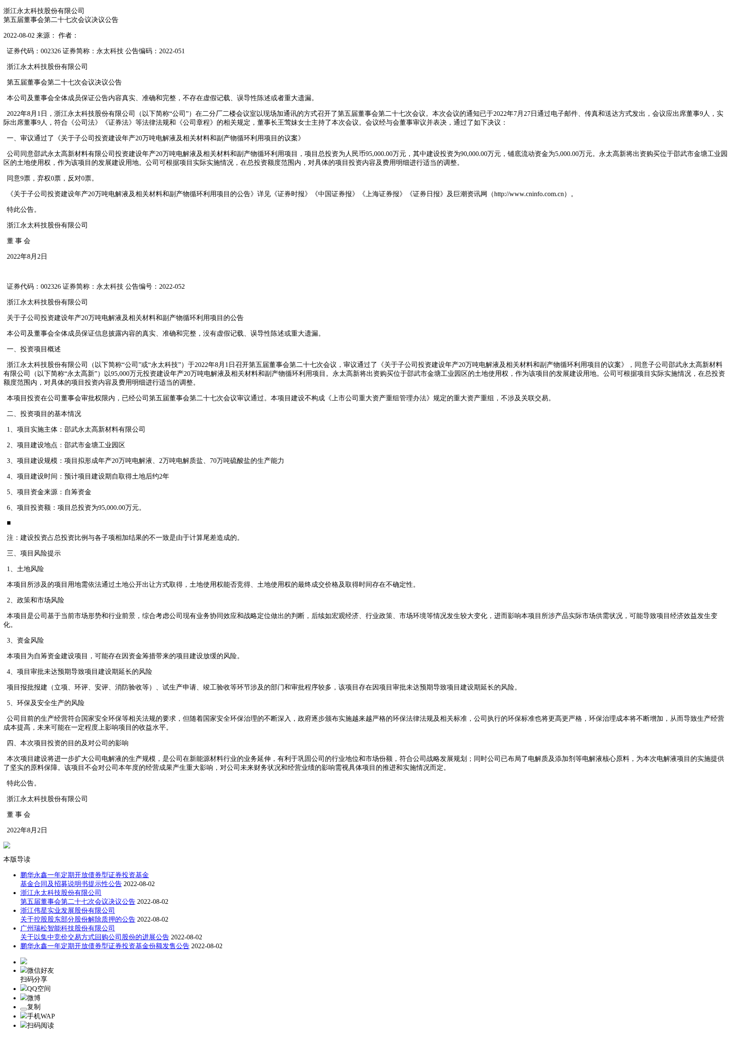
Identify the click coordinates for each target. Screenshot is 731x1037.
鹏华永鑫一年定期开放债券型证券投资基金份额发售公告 (105, 945)
